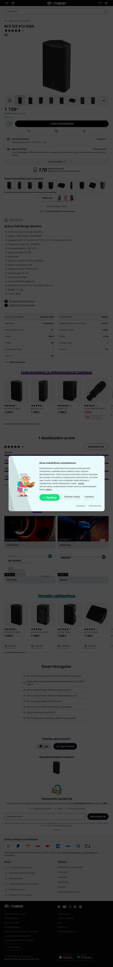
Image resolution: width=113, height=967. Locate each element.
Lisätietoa (89, 496)
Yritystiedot (80, 505)
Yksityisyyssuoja (95, 505)
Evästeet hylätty (72, 496)
